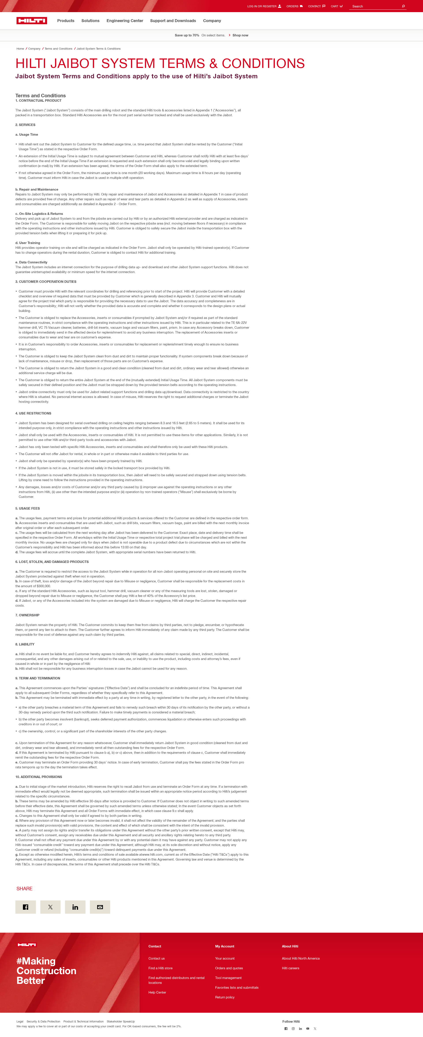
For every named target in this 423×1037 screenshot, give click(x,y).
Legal (20, 1021)
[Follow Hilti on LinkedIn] (300, 1028)
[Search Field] (403, 6)
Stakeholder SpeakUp (121, 1021)
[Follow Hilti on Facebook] (286, 1028)
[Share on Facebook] (25, 907)
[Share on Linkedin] (75, 907)
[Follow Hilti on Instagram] (293, 1028)
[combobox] (377, 6)
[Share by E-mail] (100, 907)
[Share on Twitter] (50, 907)
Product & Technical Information (83, 1021)
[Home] (32, 20)
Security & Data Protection (43, 1021)
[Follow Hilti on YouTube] (308, 1028)
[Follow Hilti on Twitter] (315, 1028)
